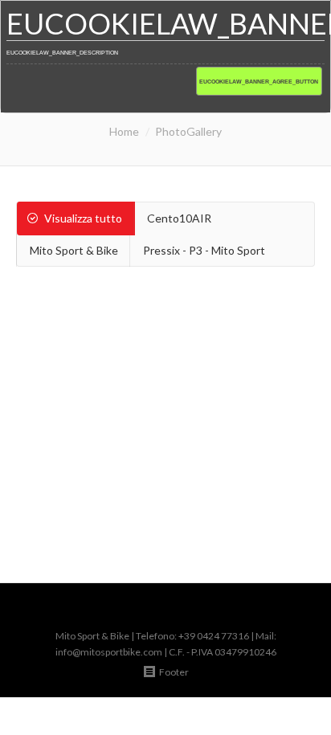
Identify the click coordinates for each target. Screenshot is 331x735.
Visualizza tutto (83, 218)
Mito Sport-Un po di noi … (166, 442)
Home (124, 131)
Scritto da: (139, 485)
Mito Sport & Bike (74, 250)
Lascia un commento (145, 469)
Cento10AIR (179, 218)
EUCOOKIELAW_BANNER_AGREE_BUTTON (258, 81)
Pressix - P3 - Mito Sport (204, 250)
